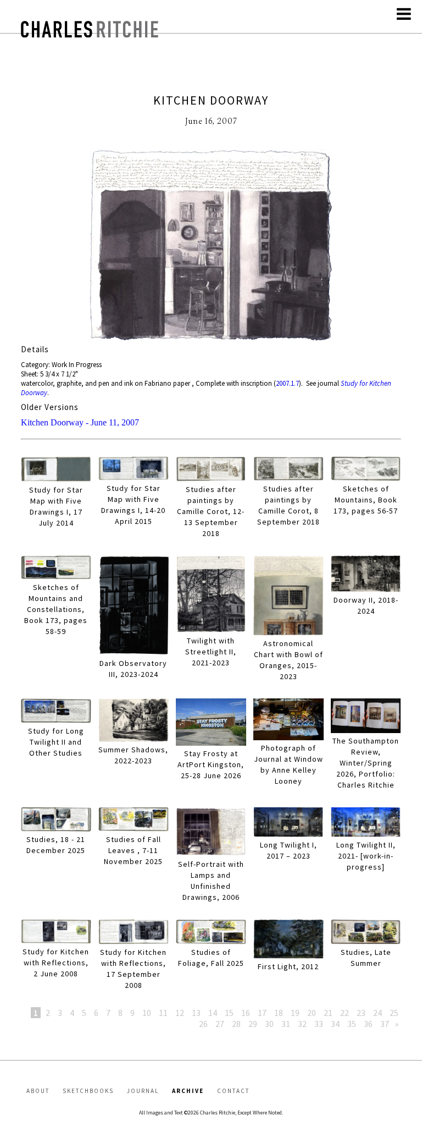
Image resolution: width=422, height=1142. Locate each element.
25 (394, 1012)
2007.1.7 (287, 383)
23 (361, 1012)
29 (252, 1023)
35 (351, 1023)
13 (196, 1012)
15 (229, 1012)
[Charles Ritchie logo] (89, 34)
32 (302, 1023)
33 (318, 1023)
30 (269, 1023)
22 (344, 1012)
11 (163, 1012)
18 (278, 1012)
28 (236, 1023)
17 (262, 1012)
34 (335, 1023)
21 (328, 1012)
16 (245, 1012)
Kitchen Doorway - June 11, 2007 (80, 422)
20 (311, 1012)
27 (219, 1023)
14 (212, 1012)
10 (146, 1012)
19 (295, 1012)
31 (285, 1023)
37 (384, 1023)
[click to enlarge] (211, 246)
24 (377, 1012)
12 (179, 1012)
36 (368, 1023)
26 (203, 1023)
